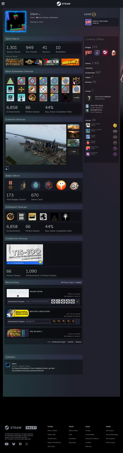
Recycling (72, 442)
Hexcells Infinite (36, 291)
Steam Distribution (54, 442)
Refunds (88, 446)
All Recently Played (58, 342)
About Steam (52, 430)
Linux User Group (96, 105)
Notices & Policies (91, 438)
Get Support (110, 438)
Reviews (78, 342)
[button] (101, 14)
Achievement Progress (16, 301)
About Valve (73, 430)
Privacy (88, 430)
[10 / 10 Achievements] (24, 261)
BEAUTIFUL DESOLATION (40, 311)
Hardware (72, 438)
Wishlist (70, 342)
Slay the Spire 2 (36, 331)
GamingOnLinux (96, 110)
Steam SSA (51, 434)
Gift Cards (51, 446)
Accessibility (89, 434)
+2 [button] (77, 301)
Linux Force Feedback (103, 97)
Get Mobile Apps (112, 434)
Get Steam (110, 430)
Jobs (70, 434)
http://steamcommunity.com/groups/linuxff (28, 370)
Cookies (88, 442)
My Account (110, 442)
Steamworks (52, 438)
